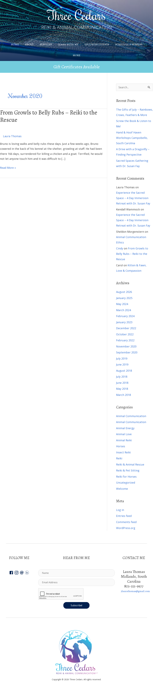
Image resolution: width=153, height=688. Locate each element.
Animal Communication (131, 416)
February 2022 (125, 340)
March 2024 (123, 310)
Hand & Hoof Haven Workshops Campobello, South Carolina (132, 138)
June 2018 (122, 382)
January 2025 (124, 298)
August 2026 (124, 292)
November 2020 (126, 346)
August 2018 (124, 370)
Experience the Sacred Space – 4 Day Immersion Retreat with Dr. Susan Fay (133, 198)
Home (15, 44)
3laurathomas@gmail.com (135, 591)
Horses (120, 446)
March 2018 (123, 395)
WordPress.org (125, 528)
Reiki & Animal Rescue (130, 464)
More (76, 55)
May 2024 (122, 304)
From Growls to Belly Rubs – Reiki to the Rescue (48, 116)
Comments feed (126, 522)
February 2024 (125, 316)
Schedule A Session (128, 44)
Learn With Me (68, 44)
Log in (120, 510)
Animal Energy (125, 428)
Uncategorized (125, 482)
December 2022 (126, 328)
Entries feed (124, 516)
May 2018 (122, 388)
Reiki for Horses (126, 476)
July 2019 (121, 358)
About (29, 44)
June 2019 (122, 364)
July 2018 (121, 376)
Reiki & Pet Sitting (127, 470)
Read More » (8, 168)
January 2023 (124, 322)
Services (46, 44)
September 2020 (126, 352)
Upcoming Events (97, 44)
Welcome (122, 488)
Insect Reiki (123, 452)
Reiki (119, 458)
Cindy (119, 248)
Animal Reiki (124, 440)
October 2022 (125, 334)
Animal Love (124, 434)
